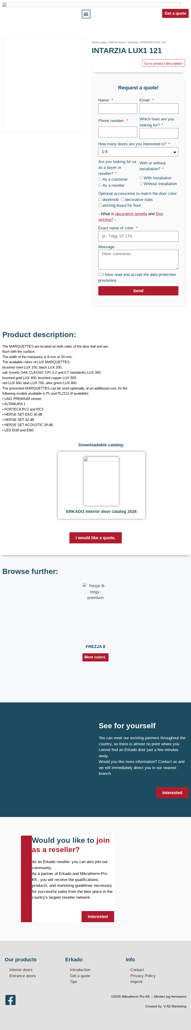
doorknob (110, 199)
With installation (157, 178)
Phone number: (112, 121)
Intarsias (133, 42)
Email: (146, 100)
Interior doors (117, 42)
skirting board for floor (121, 205)
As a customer (115, 179)
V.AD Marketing (175, 1006)
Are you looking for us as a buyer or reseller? (117, 167)
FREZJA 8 (95, 646)
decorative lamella (131, 214)
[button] (86, 14)
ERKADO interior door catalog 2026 (101, 511)
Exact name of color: (117, 228)
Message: (106, 247)
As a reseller (113, 185)
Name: (104, 100)
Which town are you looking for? (157, 122)
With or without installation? (153, 166)
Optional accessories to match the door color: (138, 193)
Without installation (160, 184)
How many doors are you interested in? (133, 144)
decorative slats (139, 199)
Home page (99, 42)
